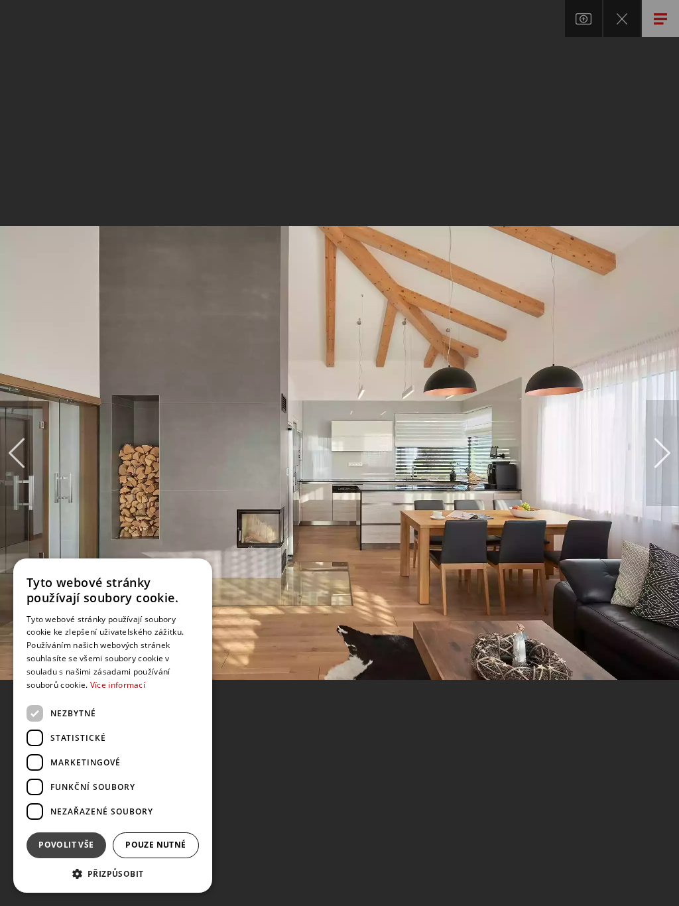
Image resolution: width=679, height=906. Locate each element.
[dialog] (112, 725)
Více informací (117, 684)
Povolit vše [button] (65, 844)
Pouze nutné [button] (155, 844)
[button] (113, 873)
